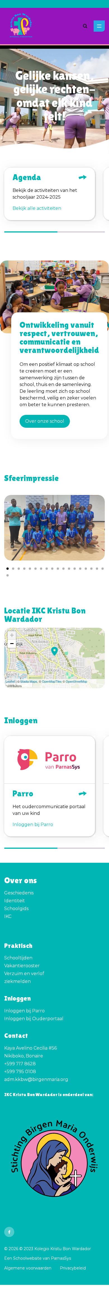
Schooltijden (18, 958)
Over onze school (44, 421)
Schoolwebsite (27, 1258)
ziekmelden (17, 981)
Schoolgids (16, 908)
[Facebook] (9, 1232)
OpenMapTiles (52, 681)
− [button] (12, 643)
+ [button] (12, 635)
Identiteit (14, 900)
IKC (7, 916)
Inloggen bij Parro (24, 1010)
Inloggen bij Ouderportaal (33, 1018)
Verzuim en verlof (24, 973)
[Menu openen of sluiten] (99, 26)
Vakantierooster (22, 965)
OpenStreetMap (76, 681)
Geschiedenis (19, 893)
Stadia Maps (28, 681)
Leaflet (10, 681)
